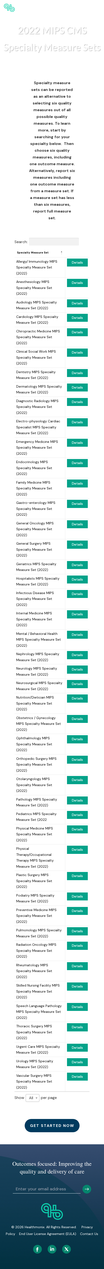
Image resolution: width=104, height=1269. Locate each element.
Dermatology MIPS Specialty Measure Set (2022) (39, 389)
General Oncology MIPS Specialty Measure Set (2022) (35, 529)
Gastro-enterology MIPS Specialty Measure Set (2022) (35, 509)
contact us (89, 1234)
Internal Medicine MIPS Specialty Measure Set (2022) (34, 619)
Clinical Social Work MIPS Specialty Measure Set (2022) (36, 357)
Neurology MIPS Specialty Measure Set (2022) (36, 671)
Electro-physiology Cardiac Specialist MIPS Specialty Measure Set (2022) (38, 427)
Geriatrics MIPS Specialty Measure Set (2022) (36, 567)
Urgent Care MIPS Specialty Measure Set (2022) (38, 1049)
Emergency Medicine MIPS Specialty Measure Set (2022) (37, 447)
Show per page (36, 1097)
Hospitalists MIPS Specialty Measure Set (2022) (37, 581)
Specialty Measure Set (33, 252)
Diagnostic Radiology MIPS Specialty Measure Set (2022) (37, 407)
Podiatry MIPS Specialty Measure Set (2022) (35, 898)
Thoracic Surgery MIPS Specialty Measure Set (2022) (34, 1032)
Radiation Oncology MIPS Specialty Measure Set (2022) (36, 950)
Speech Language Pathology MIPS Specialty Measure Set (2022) (39, 1012)
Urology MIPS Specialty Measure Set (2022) (34, 1064)
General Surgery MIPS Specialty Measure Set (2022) (34, 549)
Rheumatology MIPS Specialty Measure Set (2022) (34, 971)
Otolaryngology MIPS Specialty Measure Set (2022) (34, 785)
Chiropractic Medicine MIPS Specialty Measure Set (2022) (38, 337)
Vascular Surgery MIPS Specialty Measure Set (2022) (34, 1081)
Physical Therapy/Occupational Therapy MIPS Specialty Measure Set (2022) (35, 857)
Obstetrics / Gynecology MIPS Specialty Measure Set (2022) (38, 724)
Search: (21, 241)
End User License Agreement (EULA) (47, 1234)
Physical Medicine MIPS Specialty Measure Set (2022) (34, 834)
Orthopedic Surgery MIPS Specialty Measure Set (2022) (36, 764)
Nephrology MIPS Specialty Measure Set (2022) (37, 657)
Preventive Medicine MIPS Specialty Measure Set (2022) (36, 916)
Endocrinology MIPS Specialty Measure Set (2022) (34, 468)
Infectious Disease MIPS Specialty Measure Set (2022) (35, 599)
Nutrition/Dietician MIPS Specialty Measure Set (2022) (35, 703)
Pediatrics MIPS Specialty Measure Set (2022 (36, 817)
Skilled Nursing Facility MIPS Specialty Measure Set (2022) (38, 991)
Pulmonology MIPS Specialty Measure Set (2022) (39, 933)
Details (77, 262)
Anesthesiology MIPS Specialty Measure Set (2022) (34, 288)
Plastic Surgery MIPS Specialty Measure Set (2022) (34, 881)
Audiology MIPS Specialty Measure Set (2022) (36, 305)
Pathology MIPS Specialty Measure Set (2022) (36, 802)
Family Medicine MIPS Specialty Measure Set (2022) (34, 488)
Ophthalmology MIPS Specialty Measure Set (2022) (34, 744)
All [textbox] (31, 1097)
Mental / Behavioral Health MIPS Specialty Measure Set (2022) (38, 639)
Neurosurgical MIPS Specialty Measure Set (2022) (39, 686)
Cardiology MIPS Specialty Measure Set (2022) (37, 320)
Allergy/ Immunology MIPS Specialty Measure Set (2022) (36, 267)
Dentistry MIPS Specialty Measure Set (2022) (36, 375)
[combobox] (32, 1098)
